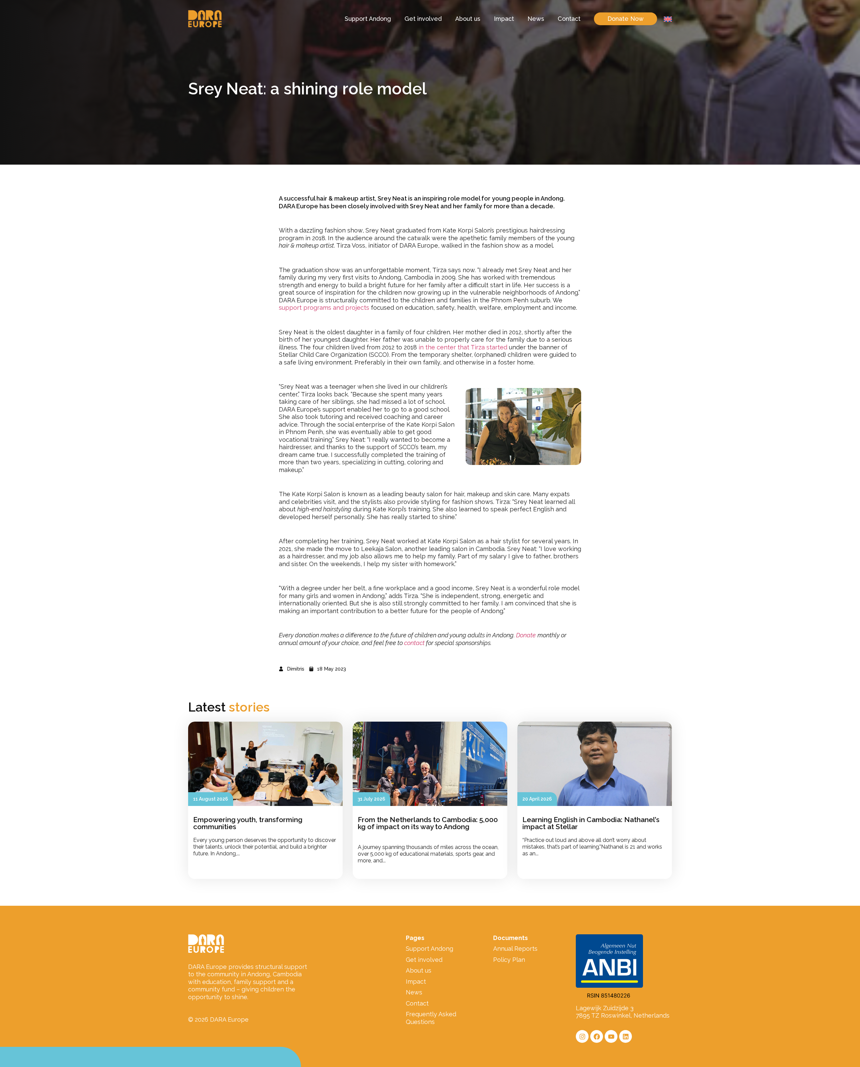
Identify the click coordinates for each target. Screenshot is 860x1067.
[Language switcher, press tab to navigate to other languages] (668, 19)
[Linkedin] (625, 1036)
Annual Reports (515, 948)
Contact (569, 18)
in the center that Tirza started (463, 347)
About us (467, 18)
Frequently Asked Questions (431, 1018)
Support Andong (368, 18)
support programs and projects (324, 307)
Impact (504, 18)
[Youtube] (611, 1036)
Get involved (423, 18)
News (535, 18)
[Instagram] (582, 1036)
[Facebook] (596, 1036)
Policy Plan (509, 959)
